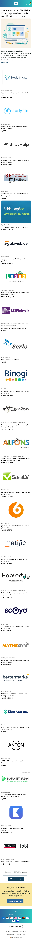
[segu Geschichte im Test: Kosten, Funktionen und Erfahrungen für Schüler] (16, 178)
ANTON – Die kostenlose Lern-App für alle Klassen (13, 762)
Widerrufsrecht (11, 934)
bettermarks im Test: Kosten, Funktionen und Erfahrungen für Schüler (15, 695)
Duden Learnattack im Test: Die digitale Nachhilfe (15, 862)
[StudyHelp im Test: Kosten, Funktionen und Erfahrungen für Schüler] (16, 144)
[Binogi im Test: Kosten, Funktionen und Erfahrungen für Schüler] (16, 376)
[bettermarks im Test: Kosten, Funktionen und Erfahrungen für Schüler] (16, 678)
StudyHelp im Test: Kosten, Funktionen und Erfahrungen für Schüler (15, 161)
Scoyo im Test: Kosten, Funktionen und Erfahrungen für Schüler (15, 627)
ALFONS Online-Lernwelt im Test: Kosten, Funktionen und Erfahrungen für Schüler (15, 459)
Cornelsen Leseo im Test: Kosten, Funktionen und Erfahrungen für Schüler (15, 293)
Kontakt (8, 931)
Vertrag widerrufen (16, 926)
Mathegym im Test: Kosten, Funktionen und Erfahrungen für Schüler (15, 661)
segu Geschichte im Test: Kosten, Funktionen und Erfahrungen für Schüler (15, 195)
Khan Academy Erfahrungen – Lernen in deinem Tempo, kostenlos (15, 728)
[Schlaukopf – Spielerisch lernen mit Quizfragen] (16, 212)
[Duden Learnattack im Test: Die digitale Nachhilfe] (16, 846)
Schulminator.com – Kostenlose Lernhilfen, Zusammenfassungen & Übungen (14, 795)
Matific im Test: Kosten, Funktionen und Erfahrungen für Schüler (15, 560)
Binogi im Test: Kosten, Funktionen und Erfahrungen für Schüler (15, 392)
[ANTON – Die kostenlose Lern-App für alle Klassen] (16, 745)
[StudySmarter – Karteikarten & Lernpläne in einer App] (16, 77)
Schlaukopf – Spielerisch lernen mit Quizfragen (14, 227)
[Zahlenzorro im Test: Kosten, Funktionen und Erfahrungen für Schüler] (16, 409)
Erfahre (5, 62)
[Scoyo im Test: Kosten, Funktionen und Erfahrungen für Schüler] (16, 611)
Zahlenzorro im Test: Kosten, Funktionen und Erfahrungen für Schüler (15, 426)
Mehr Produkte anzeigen (16, 879)
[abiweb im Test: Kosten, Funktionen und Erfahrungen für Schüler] (16, 243)
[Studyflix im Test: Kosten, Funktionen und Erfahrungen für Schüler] (16, 111)
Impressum (15, 931)
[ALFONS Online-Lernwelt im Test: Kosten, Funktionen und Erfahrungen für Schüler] (16, 443)
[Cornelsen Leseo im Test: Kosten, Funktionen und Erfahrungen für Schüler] (16, 277)
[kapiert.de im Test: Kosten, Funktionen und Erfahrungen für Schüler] (16, 577)
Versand (19, 934)
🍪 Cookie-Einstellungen (16, 937)
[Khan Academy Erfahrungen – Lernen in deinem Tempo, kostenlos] (16, 712)
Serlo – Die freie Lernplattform (10, 360)
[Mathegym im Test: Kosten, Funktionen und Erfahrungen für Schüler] (16, 644)
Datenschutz (23, 931)
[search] (5, 4)
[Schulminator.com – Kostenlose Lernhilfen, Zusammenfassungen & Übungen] (16, 779)
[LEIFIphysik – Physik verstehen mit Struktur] (16, 310)
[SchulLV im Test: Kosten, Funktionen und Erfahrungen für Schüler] (16, 476)
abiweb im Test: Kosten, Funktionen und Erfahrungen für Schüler (15, 260)
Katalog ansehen (2, 3)
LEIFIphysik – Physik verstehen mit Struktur (13, 328)
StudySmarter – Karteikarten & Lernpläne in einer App (15, 94)
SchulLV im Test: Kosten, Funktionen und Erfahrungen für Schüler (15, 493)
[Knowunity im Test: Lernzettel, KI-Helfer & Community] (16, 812)
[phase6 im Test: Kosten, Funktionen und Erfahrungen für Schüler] (16, 510)
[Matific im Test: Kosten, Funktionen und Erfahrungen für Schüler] (16, 544)
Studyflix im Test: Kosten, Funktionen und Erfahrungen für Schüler (15, 127)
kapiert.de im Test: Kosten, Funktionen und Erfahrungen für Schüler (15, 594)
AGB (24, 934)
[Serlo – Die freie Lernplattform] (16, 344)
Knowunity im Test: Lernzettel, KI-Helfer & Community (13, 829)
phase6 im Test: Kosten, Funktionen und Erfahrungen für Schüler (15, 527)
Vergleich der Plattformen (15, 901)
